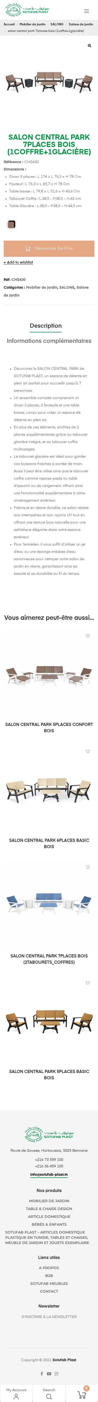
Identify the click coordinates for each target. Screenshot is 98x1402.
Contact (49, 1291)
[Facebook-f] (42, 1374)
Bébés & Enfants (49, 1224)
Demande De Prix (53, 249)
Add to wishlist (20, 262)
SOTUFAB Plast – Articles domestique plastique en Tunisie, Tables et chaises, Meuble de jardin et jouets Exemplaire (47, 1237)
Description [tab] (46, 326)
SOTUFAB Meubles (49, 1283)
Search (49, 1390)
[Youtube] (49, 1374)
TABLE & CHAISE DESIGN (49, 1208)
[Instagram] (56, 1374)
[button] (89, 45)
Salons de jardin (81, 24)
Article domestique (49, 1216)
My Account (16, 1390)
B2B (49, 1275)
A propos (49, 1267)
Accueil (9, 24)
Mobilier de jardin (32, 24)
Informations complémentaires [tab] (49, 341)
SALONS (57, 24)
